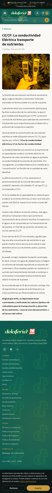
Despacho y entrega (10, 393)
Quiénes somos (8, 414)
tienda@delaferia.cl (10, 457)
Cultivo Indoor (7, 372)
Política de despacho (10, 435)
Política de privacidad (10, 431)
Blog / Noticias (7, 405)
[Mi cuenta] (37, 13)
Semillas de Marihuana (11, 359)
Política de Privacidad (28, 481)
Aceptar (38, 488)
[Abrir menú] (4, 13)
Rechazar (14, 488)
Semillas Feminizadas (10, 364)
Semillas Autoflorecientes (12, 368)
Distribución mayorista (11, 418)
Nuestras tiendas (8, 402)
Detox (4, 384)
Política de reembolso (11, 439)
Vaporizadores (8, 376)
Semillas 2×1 (7, 380)
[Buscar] (47, 20)
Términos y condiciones (11, 427)
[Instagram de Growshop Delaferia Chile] (4, 349)
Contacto (5, 410)
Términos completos (10, 444)
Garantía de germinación (11, 397)
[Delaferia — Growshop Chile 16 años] (21, 13)
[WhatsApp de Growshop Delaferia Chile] (17, 349)
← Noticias (6, 29)
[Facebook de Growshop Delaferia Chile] (11, 349)
